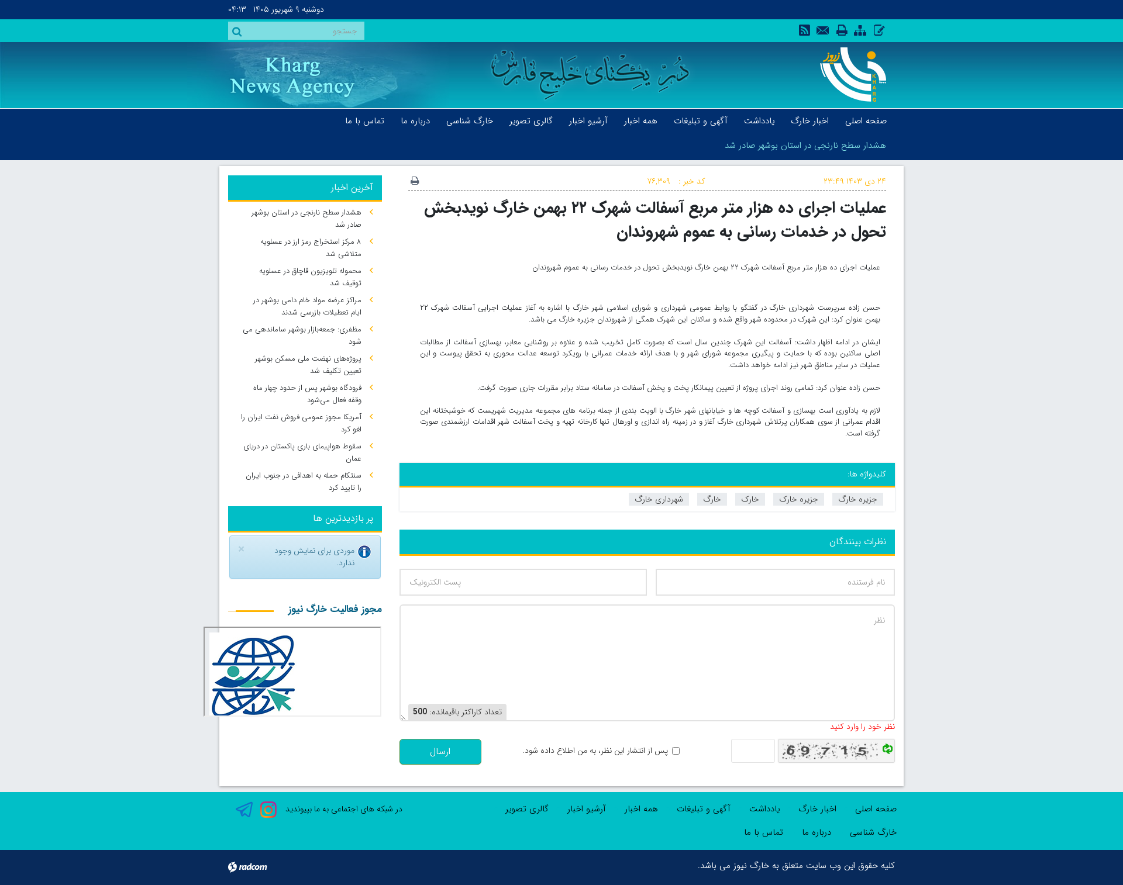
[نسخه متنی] (414, 181)
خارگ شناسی (873, 832)
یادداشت (764, 809)
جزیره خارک (798, 499)
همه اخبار (641, 809)
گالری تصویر (527, 809)
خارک (750, 499)
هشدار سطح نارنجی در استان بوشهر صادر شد (805, 146)
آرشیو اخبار (586, 809)
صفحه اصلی (876, 809)
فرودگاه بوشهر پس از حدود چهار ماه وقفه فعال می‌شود (307, 394)
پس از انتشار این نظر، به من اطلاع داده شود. (595, 751)
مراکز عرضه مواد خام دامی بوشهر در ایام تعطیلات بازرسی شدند (307, 306)
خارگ (712, 499)
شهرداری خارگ (659, 499)
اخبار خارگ (817, 809)
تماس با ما (763, 832)
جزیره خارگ (857, 499)
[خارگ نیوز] (846, 74)
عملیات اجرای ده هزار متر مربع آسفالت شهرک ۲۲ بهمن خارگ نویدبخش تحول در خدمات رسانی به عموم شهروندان (655, 219)
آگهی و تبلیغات (704, 809)
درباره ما (816, 832)
